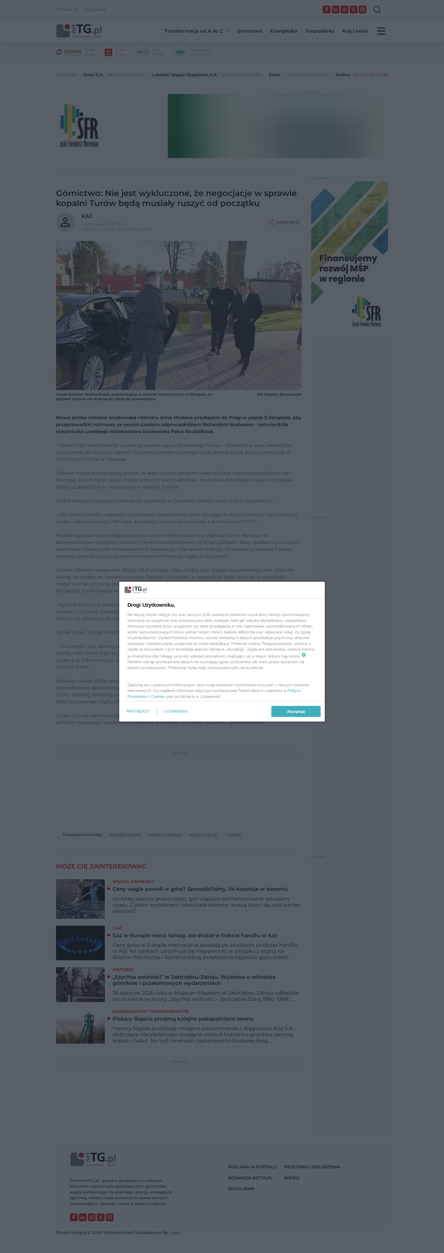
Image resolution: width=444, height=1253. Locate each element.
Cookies (158, 696)
